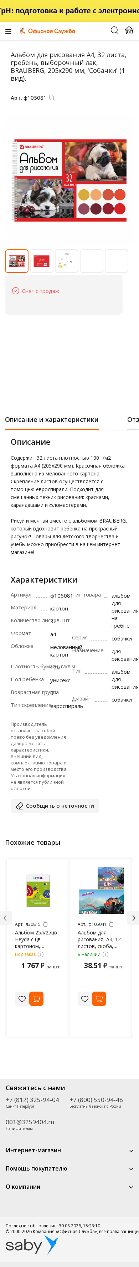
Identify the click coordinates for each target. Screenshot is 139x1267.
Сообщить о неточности (60, 805)
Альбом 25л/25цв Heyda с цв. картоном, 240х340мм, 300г (36, 942)
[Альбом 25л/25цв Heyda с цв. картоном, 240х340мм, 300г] (38, 890)
